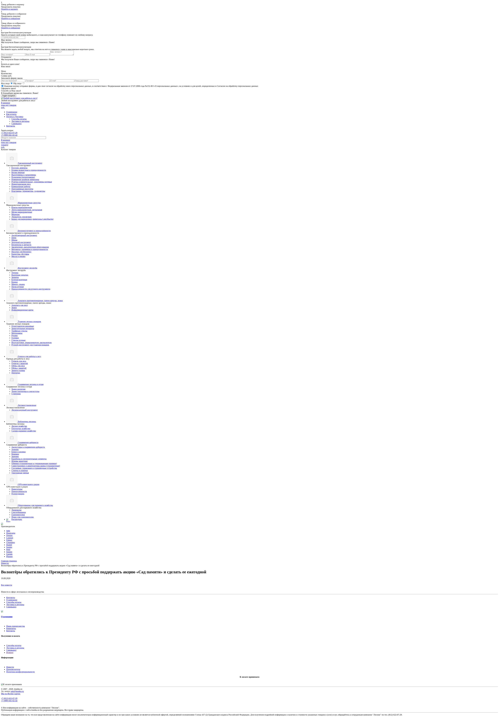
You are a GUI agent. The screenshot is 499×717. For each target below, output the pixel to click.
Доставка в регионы (20, 121)
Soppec (9, 552)
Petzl (8, 549)
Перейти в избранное (10, 18)
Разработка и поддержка (92, 710)
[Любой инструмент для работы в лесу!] (19, 98)
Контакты (10, 126)
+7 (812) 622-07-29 (9, 133)
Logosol (9, 538)
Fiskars (9, 540)
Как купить (11, 114)
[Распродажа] (2, 524)
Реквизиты (11, 628)
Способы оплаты (19, 119)
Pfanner (9, 556)
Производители (13, 669)
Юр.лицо (17, 83)
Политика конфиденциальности (20, 672)
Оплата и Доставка (14, 116)
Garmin (9, 554)
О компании (11, 112)
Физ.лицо (5, 83)
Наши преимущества (15, 626)
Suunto (9, 547)
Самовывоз (16, 124)
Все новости (6, 585)
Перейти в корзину (9, 9)
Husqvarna (10, 533)
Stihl (8, 531)
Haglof (9, 545)
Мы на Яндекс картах (10, 694)
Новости (10, 667)
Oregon (9, 535)
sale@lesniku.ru (17, 691)
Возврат (9, 652)
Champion (10, 542)
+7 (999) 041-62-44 (9, 135)
